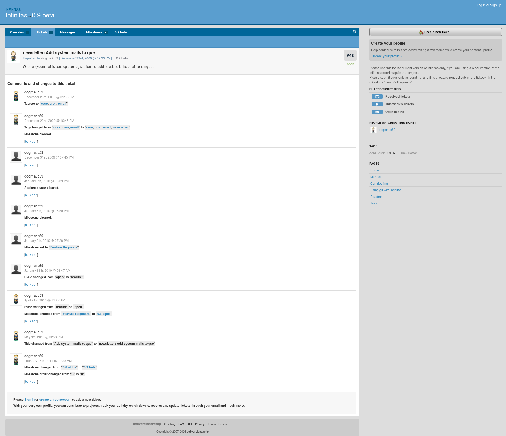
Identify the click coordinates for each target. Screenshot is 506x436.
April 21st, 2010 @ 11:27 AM (44, 300)
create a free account (55, 399)
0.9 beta (43, 14)
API (189, 424)
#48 (350, 55)
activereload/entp (147, 423)
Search (354, 32)
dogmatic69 (49, 58)
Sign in (30, 399)
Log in (481, 5)
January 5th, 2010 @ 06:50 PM (46, 210)
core (44, 103)
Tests (374, 203)
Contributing (379, 183)
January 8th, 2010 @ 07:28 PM (46, 240)
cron (53, 103)
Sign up (495, 5)
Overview (14, 32)
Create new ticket (437, 32)
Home (374, 170)
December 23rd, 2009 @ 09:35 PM (49, 96)
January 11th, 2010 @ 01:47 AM (47, 270)
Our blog (169, 424)
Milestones (92, 32)
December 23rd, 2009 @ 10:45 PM (49, 120)
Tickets (39, 32)
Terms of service (219, 424)
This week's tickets (395, 104)
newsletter (121, 127)
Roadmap (377, 196)
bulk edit (31, 141)
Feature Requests (63, 247)
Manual (375, 176)
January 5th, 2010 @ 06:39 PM (46, 181)
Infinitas (13, 9)
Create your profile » (387, 56)
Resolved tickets (392, 96)
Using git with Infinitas (385, 190)
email (62, 103)
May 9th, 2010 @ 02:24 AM (43, 336)
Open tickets (389, 111)
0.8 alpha (104, 313)
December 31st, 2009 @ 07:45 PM (49, 157)
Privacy (200, 424)
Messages (68, 32)
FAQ (181, 424)
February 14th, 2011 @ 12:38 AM (48, 360)
